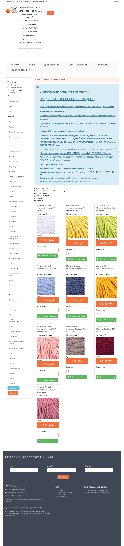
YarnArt (46, 79)
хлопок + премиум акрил (15, 274)
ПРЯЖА (13, 64)
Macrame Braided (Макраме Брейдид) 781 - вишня (106, 329)
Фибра (11, 295)
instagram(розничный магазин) (98, 492)
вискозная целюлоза (16, 142)
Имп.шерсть (13, 358)
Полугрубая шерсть (16, 305)
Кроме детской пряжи (16, 91)
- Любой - (13, 85)
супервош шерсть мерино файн (15, 237)
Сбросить (13, 393)
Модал (11, 191)
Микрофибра (13, 336)
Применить (13, 388)
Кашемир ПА (13, 162)
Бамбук (11, 373)
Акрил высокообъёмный (15, 320)
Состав (11, 116)
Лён (10, 353)
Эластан (12, 263)
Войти (116, 1)
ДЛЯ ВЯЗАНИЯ (50, 64)
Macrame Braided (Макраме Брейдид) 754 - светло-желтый (76, 207)
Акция (32, 64)
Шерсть (11, 280)
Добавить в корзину (48, 255)
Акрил (11, 122)
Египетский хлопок (15, 152)
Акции (61, 490)
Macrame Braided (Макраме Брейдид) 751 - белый (47, 207)
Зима (10, 107)
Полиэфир (12, 310)
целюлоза (12, 248)
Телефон (89, 466)
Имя (12, 466)
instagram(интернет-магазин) (98, 490)
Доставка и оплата (20, 1)
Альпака (12, 383)
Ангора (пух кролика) (16, 132)
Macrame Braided (58, 79)
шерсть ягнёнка (14, 258)
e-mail (50, 466)
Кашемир (12, 157)
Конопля (12, 172)
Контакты (43, 1)
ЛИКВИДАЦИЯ (17, 70)
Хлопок (11, 290)
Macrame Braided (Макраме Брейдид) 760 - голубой (47, 268)
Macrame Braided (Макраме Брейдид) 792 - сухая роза (47, 389)
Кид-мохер (12, 167)
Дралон (11, 147)
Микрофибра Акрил (15, 187)
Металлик (12, 182)
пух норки (12, 221)
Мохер (11, 326)
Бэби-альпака (13, 137)
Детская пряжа (16, 87)
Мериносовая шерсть (16, 348)
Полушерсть (13, 300)
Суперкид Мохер (14, 243)
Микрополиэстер (15, 331)
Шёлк (11, 285)
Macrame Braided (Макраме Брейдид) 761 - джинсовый (76, 268)
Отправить (63, 477)
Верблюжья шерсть (15, 368)
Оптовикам (33, 1)
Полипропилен (14, 268)
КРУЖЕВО (100, 64)
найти (50, 12)
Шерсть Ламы (13, 253)
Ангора (11, 378)
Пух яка (11, 226)
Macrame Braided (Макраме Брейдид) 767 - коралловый (47, 329)
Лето (10, 111)
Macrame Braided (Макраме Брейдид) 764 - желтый (106, 268)
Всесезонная (13, 102)
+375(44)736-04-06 (93, 172)
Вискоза (12, 363)
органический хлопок (16, 202)
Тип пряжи (12, 82)
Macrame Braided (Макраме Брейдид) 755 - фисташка (106, 207)
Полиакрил (13, 206)
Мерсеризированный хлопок (16, 342)
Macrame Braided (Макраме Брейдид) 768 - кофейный (76, 329)
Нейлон (11, 197)
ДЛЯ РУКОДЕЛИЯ (76, 64)
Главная (8, 1)
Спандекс (12, 231)
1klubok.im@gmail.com (19, 496)
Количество (41, 246)
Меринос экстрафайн (16, 177)
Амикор (11, 127)
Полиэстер (12, 216)
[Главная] (13, 10)
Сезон (10, 96)
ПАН (10, 315)
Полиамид (12, 211)
